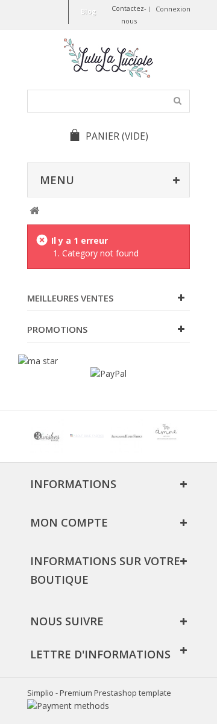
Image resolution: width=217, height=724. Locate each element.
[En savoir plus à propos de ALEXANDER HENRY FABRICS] (126, 436)
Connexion (173, 8)
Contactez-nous (129, 14)
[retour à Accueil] (34, 210)
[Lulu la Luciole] (108, 58)
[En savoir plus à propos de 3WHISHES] (47, 436)
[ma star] (38, 361)
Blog (88, 11)
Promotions (57, 329)
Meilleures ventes (70, 298)
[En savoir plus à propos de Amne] (166, 436)
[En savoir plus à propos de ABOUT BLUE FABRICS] (87, 436)
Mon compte (69, 522)
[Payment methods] (68, 705)
